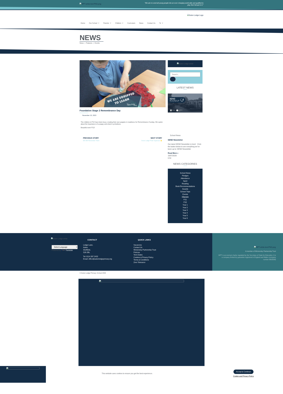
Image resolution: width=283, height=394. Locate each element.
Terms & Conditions (141, 260)
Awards (185, 189)
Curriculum (131, 23)
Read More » (173, 153)
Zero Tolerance (139, 262)
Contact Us (151, 23)
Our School (93, 23)
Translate (69, 250)
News (141, 23)
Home (83, 23)
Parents (106, 23)
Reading (185, 184)
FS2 (185, 202)
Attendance (185, 178)
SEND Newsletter (175, 140)
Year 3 (185, 210)
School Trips (185, 192)
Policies (137, 252)
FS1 (185, 200)
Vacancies (138, 245)
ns (194, 186)
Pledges (185, 176)
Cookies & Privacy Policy (143, 257)
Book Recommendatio (184, 186)
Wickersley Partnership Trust (145, 250)
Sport (185, 181)
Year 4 (185, 213)
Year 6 (185, 218)
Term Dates (138, 255)
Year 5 (185, 215)
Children (118, 23)
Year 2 (185, 208)
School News (185, 173)
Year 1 (185, 205)
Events (185, 194)
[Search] (161, 23)
